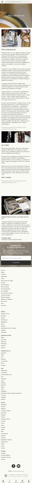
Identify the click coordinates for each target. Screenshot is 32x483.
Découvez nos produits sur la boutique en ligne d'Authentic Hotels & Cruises (13, 128)
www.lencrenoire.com (18, 471)
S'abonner (16, 262)
